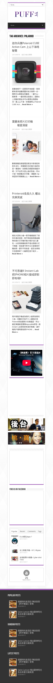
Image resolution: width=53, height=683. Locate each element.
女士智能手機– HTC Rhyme (30, 550)
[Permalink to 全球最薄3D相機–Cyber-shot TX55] (14, 559)
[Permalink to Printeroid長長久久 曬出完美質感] (26, 218)
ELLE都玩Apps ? (26, 537)
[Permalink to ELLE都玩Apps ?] (14, 541)
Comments (32, 531)
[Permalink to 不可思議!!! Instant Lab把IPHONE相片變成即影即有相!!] (26, 299)
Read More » (27, 104)
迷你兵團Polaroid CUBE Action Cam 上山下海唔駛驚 (25, 47)
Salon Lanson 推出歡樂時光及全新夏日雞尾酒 (30, 613)
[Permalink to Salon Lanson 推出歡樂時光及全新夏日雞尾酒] (12, 614)
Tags (39, 531)
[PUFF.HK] (26, 16)
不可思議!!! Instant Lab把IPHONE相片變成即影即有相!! (25, 274)
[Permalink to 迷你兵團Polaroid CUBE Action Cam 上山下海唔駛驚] (26, 71)
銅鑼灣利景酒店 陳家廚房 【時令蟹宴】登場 (29, 602)
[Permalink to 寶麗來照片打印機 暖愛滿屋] (26, 146)
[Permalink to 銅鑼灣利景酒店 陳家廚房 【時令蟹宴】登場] (12, 604)
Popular (14, 531)
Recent (22, 531)
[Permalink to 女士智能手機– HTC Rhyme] (14, 551)
